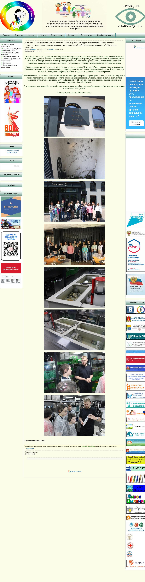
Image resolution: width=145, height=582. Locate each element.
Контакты (72, 35)
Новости (31, 35)
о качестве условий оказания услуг (12, 151)
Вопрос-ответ (86, 35)
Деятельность (57, 35)
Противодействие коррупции (9, 66)
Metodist (51, 49)
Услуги (43, 35)
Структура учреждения (12, 48)
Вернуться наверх (74, 471)
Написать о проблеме (136, 123)
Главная (6, 35)
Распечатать (30, 448)
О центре (19, 35)
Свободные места (105, 35)
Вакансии (7, 63)
